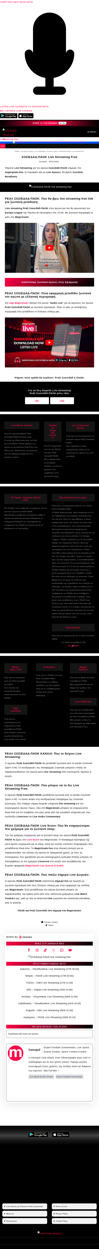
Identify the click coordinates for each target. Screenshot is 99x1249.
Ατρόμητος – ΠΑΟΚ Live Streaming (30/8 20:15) (49, 1017)
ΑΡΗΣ (29, 2)
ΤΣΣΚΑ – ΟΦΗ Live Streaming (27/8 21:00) (49, 982)
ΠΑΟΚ (22, 2)
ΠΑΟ (10, 2)
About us (10, 1214)
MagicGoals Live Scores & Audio (44, 865)
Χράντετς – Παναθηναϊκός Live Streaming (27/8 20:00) (49, 969)
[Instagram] (75, 1090)
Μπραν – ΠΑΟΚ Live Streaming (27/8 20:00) (49, 976)
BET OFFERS (8, 111)
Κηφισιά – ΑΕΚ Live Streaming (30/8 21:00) (49, 1010)
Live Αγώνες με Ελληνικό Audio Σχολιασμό (24, 1206)
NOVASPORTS (40, 106)
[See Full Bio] (58, 1071)
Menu (93, 132)
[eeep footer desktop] (49, 1233)
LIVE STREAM (24, 111)
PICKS (3, 146)
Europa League (51, 922)
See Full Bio (50, 1070)
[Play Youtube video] (49, 248)
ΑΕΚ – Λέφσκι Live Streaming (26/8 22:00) (49, 989)
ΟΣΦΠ (3, 2)
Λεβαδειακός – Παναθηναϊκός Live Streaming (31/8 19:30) (49, 1003)
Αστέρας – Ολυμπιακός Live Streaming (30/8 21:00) (50, 996)
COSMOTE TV (23, 106)
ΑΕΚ (16, 2)
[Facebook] (43, 1090)
